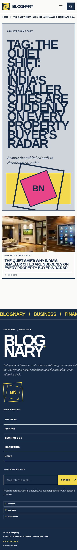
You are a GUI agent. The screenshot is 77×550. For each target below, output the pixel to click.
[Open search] (71, 6)
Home (5, 17)
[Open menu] (60, 6)
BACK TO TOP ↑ (10, 541)
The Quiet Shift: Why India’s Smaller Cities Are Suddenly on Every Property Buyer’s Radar (37, 264)
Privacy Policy (10, 545)
